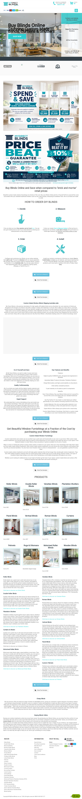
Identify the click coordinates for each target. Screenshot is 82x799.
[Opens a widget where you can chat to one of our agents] (76, 796)
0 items (75, 3)
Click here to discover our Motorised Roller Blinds (17, 669)
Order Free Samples (42, 280)
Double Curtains (8, 765)
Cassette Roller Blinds (9, 749)
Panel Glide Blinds (8, 775)
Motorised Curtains (9, 766)
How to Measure (38, 749)
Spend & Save (37, 742)
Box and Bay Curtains (9, 770)
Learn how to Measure (42, 274)
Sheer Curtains (8, 763)
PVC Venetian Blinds (9, 784)
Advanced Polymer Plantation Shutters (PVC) (15, 779)
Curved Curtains (8, 768)
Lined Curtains (7, 772)
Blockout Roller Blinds (9, 747)
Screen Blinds (7, 752)
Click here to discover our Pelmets (52, 679)
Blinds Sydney (7, 791)
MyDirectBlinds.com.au (10, 4)
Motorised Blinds (8, 745)
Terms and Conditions (39, 754)
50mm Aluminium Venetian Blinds (12, 789)
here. (33, 228)
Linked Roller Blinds (9, 758)
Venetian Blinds (8, 782)
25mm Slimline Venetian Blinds (12, 787)
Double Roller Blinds (9, 744)
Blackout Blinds (8, 751)
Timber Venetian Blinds (10, 786)
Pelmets (6, 759)
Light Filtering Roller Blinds (10, 754)
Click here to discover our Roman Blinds (53, 619)
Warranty (36, 747)
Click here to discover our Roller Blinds (14, 590)
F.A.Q (35, 758)
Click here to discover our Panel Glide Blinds (54, 660)
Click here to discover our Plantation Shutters (16, 626)
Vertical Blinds (7, 773)
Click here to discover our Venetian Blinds (54, 596)
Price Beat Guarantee (39, 744)
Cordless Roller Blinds (9, 756)
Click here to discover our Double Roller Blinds (16, 608)
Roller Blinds (7, 742)
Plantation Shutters (9, 777)
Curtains (6, 761)
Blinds (50, 742)
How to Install (37, 751)
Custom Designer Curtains (56, 744)
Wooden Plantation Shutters (11, 780)
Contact (36, 752)
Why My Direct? (38, 745)
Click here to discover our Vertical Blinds (53, 638)
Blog (35, 756)
